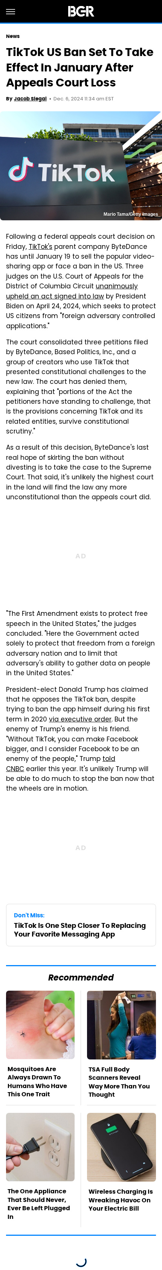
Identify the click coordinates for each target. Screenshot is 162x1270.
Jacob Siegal (30, 98)
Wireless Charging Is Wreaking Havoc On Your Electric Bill (121, 1200)
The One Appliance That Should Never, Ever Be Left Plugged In (39, 1203)
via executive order (80, 720)
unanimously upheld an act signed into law (72, 292)
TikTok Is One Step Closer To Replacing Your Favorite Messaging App (80, 929)
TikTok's (40, 247)
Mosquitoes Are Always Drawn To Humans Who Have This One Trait (37, 1081)
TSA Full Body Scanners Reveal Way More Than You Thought (119, 1082)
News (13, 36)
